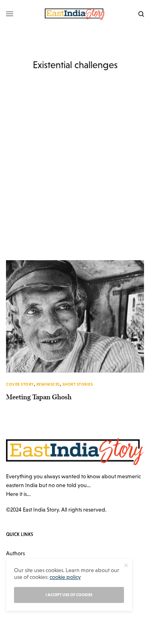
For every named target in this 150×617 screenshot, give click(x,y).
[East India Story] (75, 14)
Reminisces (48, 384)
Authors (15, 553)
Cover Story (20, 384)
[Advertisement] (75, 181)
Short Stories (77, 384)
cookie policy (65, 577)
